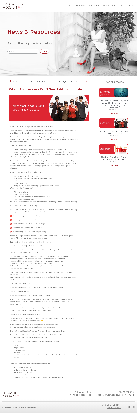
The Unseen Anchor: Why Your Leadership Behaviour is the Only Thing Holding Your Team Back (114, 104)
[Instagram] (134, 407)
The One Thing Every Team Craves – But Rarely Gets (113, 158)
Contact (131, 6)
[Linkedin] (129, 407)
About (70, 6)
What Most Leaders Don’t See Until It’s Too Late (114, 132)
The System (94, 6)
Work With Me (109, 6)
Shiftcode (81, 6)
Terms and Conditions (109, 404)
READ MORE (113, 113)
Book (121, 6)
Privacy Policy (114, 407)
